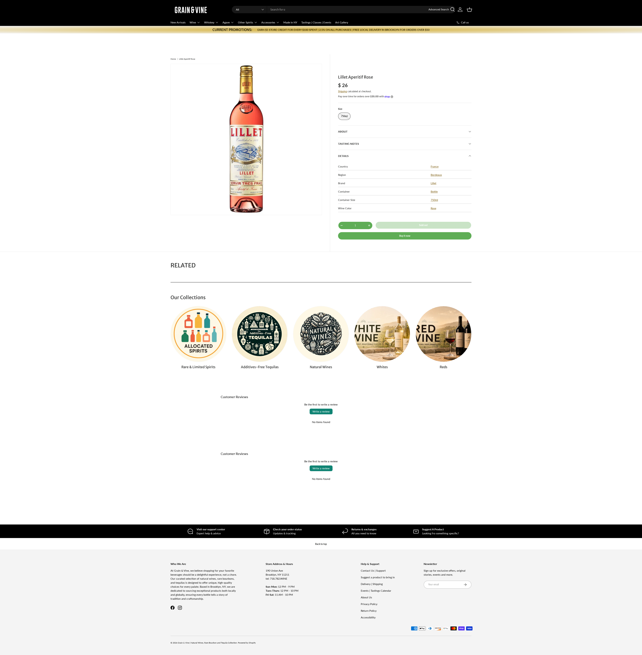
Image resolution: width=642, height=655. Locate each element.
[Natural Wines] (321, 334)
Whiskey (209, 22)
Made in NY (290, 22)
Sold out (423, 225)
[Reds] (443, 334)
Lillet (433, 183)
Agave (226, 22)
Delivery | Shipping (372, 583)
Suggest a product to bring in (378, 577)
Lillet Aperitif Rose (187, 59)
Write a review (321, 411)
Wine (193, 22)
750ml (434, 199)
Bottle (434, 191)
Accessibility (368, 617)
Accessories (268, 22)
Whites (382, 367)
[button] (469, 9)
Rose (433, 208)
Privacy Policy (369, 604)
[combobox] (343, 9)
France (435, 166)
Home (173, 59)
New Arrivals (178, 22)
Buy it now (404, 235)
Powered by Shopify (247, 642)
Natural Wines (321, 367)
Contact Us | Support (373, 570)
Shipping (342, 91)
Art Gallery (341, 22)
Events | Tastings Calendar (376, 590)
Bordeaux (436, 174)
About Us (366, 597)
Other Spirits (245, 22)
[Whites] (382, 334)
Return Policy (369, 610)
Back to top (321, 544)
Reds (443, 367)
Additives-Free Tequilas (260, 367)
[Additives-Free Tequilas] (259, 334)
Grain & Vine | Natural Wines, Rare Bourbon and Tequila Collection (207, 642)
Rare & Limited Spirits (198, 367)
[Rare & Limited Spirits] (198, 334)
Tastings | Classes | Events (316, 22)
